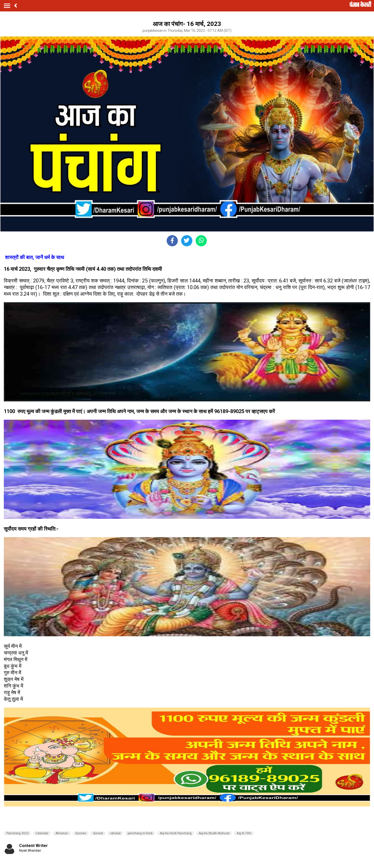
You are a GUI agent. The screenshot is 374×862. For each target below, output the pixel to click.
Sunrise (80, 833)
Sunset (98, 833)
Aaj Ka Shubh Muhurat (214, 833)
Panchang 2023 (17, 833)
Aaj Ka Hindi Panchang (176, 833)
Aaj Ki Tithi (244, 833)
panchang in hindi (140, 833)
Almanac (61, 833)
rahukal (115, 833)
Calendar (42, 833)
